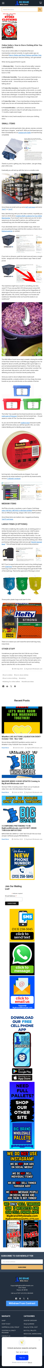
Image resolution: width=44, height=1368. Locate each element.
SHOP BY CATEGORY (30, 1320)
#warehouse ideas (28, 681)
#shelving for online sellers (11, 681)
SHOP (3, 1320)
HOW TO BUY (6, 1324)
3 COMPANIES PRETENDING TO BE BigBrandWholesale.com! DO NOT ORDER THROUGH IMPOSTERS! (19, 828)
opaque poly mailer (24, 132)
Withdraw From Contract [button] (22, 1303)
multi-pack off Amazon (9, 416)
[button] (22, 925)
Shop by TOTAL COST (31, 1327)
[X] (11, 686)
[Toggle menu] (3, 3)
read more (5, 748)
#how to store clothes (21, 675)
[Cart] (41, 3)
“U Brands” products (13, 478)
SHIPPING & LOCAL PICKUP (10, 1327)
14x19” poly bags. (7, 519)
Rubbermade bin (7, 231)
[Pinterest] (15, 686)
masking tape (25, 423)
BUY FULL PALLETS (30, 1330)
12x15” (10, 209)
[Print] (7, 686)
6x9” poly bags (30, 207)
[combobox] (22, 9)
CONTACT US (6, 1336)
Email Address (11, 896)
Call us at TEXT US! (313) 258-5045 (22, 1293)
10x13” (4, 209)
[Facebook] (3, 686)
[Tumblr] (27, 1298)
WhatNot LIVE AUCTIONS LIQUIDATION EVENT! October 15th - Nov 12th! (21, 738)
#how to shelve (7, 675)
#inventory (22, 678)
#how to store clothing (9, 678)
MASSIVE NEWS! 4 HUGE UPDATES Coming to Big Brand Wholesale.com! (21, 782)
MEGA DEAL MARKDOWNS (32, 1334)
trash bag (8, 566)
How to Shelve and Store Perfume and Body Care (25, 55)
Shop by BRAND (29, 1324)
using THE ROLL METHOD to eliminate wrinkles (17, 510)
